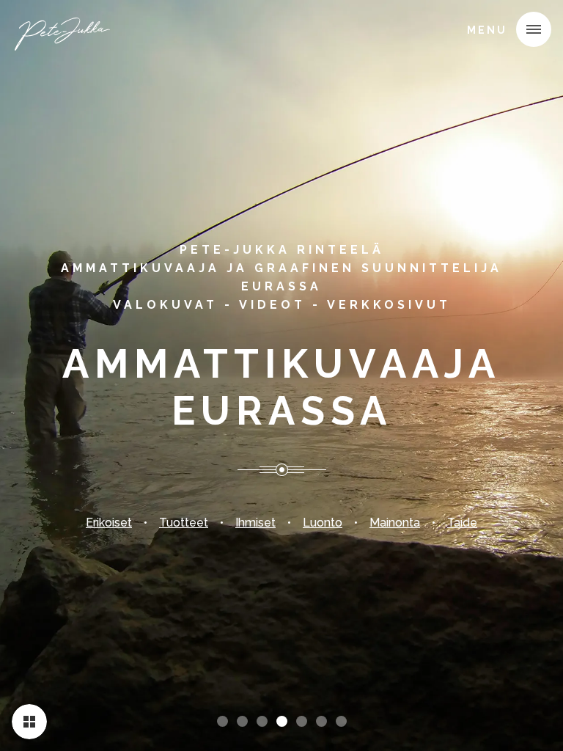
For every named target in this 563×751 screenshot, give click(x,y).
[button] (533, 29)
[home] (64, 32)
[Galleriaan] (29, 721)
